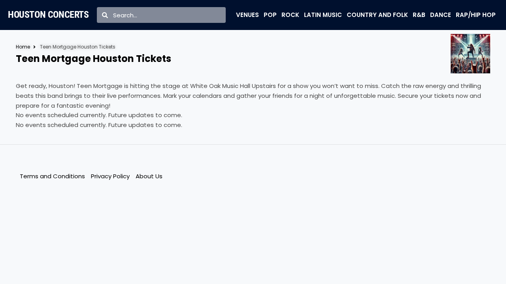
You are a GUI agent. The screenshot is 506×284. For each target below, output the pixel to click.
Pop (270, 15)
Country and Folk (377, 15)
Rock (290, 15)
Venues (247, 15)
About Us (149, 176)
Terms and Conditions (52, 176)
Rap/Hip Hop (476, 15)
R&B (419, 15)
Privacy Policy (110, 176)
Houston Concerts (48, 14)
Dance (440, 15)
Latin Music (323, 15)
